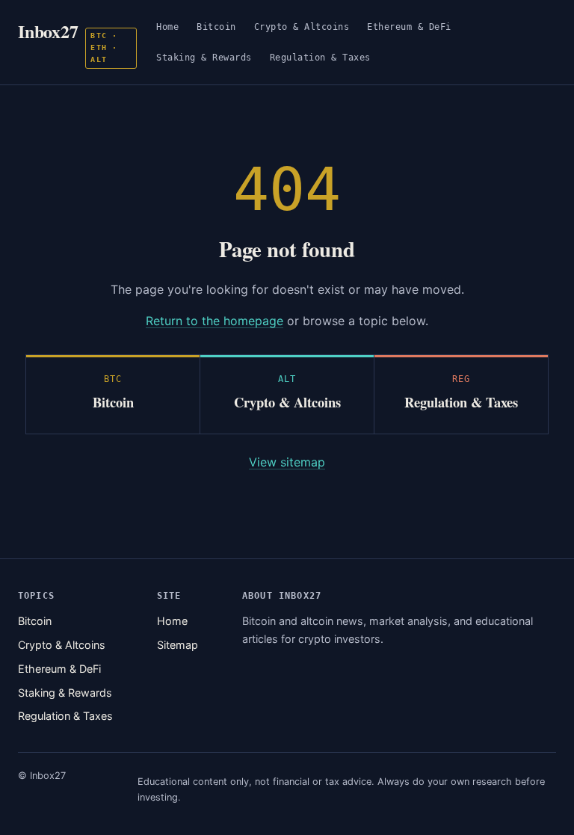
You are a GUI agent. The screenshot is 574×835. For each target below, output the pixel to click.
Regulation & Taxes (320, 57)
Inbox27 (67, 41)
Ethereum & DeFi (409, 26)
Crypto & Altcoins (302, 26)
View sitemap (287, 462)
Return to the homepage (214, 320)
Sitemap (177, 644)
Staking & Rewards (204, 57)
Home (167, 26)
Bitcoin (216, 26)
